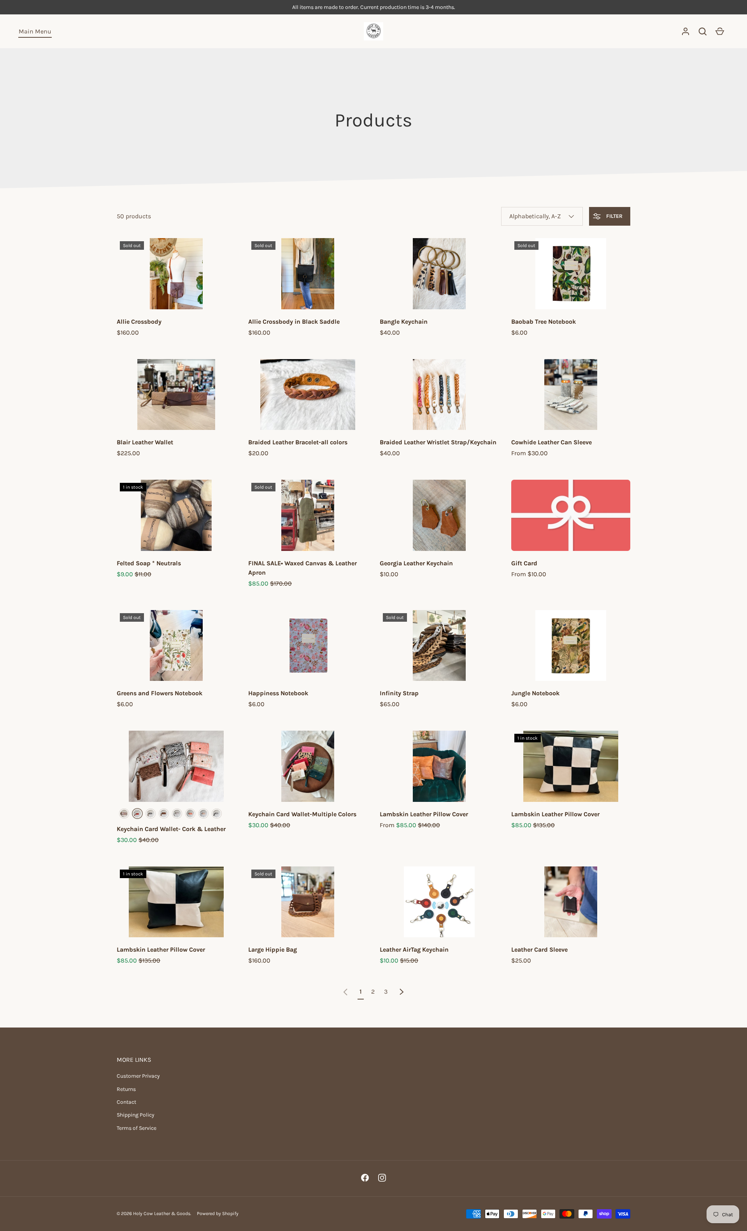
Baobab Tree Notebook (543, 321)
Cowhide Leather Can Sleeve (551, 442)
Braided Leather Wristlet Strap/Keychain (438, 442)
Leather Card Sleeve (539, 949)
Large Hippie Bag (272, 949)
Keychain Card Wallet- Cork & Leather (171, 829)
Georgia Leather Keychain (416, 563)
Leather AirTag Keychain (414, 949)
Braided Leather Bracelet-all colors (297, 442)
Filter (613, 216)
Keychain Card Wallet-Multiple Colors (302, 814)
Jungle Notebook (535, 693)
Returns (126, 1089)
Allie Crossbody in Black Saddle (294, 321)
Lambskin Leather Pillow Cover (424, 814)
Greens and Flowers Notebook (159, 693)
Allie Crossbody (139, 321)
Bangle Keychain (404, 321)
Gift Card (524, 563)
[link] (345, 991)
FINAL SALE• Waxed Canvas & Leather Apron (302, 567)
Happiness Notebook (278, 693)
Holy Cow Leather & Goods (161, 1213)
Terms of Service (136, 1128)
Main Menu (35, 31)
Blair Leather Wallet (145, 442)
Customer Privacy (138, 1076)
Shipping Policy (135, 1115)
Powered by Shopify (217, 1213)
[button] (702, 31)
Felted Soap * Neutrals (149, 563)
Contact (126, 1102)
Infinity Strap (399, 693)
